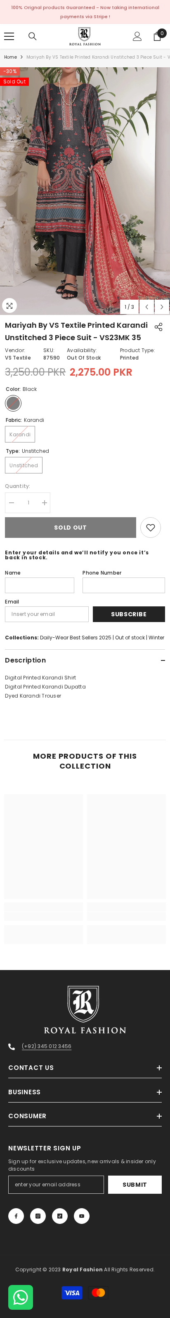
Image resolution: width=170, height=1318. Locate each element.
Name (13, 572)
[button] (146, 307)
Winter (156, 637)
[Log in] (137, 36)
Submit (135, 1185)
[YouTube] (82, 1216)
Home (10, 57)
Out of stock (130, 637)
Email (12, 601)
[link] (43, 916)
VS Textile (18, 357)
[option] (85, 191)
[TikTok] (60, 1216)
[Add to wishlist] (150, 527)
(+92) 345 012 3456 (46, 1046)
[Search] (33, 36)
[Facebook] (16, 1216)
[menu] (9, 36)
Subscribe (128, 614)
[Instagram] (38, 1216)
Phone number (102, 572)
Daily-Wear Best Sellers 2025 (75, 637)
